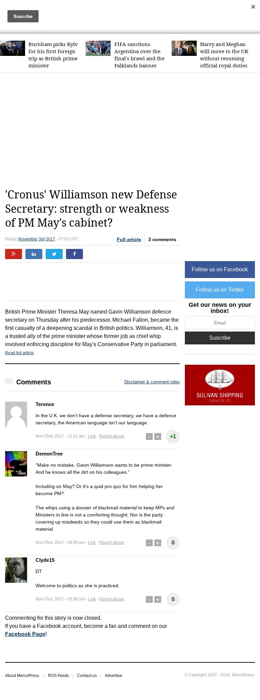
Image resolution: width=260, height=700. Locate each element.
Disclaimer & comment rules (152, 381)
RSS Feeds (58, 675)
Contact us (87, 675)
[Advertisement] (132, 130)
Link (92, 436)
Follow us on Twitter (220, 290)
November (28, 239)
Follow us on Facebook (220, 269)
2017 (50, 239)
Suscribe (220, 338)
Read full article (19, 353)
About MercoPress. (22, 675)
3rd (42, 239)
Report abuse (111, 436)
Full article (129, 239)
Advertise (113, 675)
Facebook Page (25, 634)
